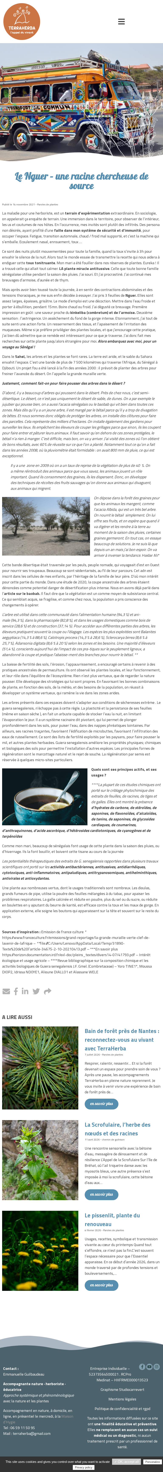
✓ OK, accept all (126, 1462)
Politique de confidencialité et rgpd (122, 1408)
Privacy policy (83, 1467)
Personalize (152, 1462)
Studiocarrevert (131, 1389)
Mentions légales (122, 1399)
